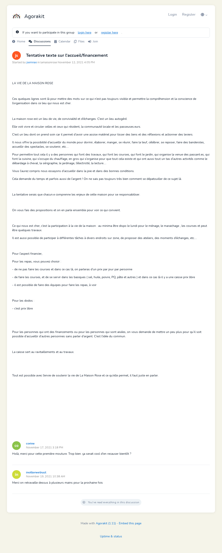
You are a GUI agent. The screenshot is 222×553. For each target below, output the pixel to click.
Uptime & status (111, 536)
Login (172, 14)
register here (109, 32)
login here (84, 32)
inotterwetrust (36, 472)
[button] (204, 14)
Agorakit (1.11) (106, 523)
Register (189, 14)
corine (30, 443)
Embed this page (130, 523)
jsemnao (31, 62)
